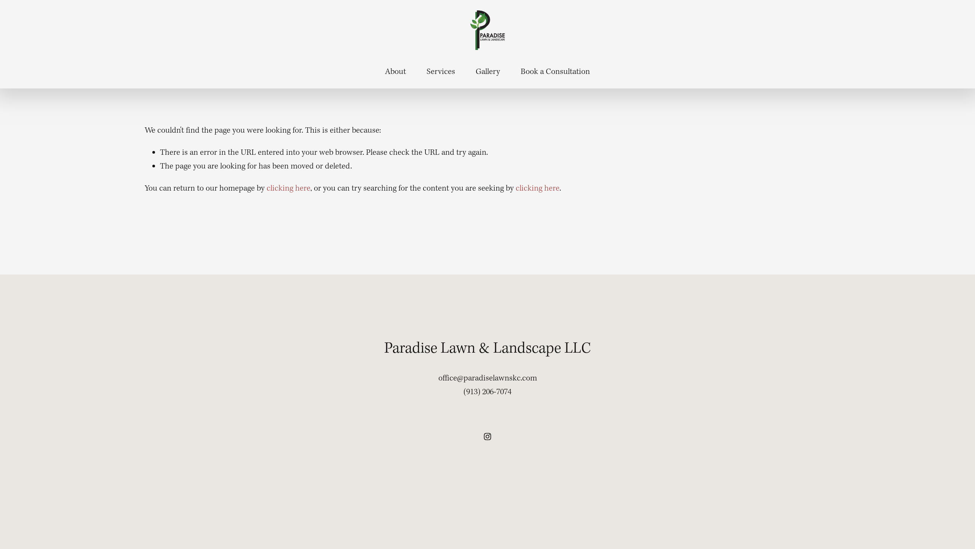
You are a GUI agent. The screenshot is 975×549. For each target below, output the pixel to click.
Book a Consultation (555, 71)
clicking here (288, 188)
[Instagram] (487, 436)
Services (441, 71)
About (395, 71)
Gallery (488, 71)
